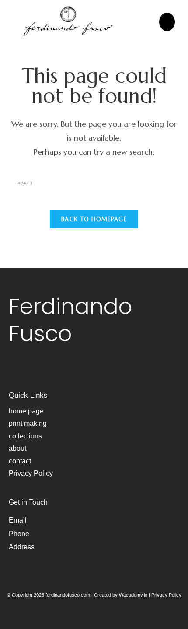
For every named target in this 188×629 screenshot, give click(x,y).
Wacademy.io (133, 594)
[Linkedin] (42, 369)
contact (20, 461)
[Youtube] (28, 369)
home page (26, 411)
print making (28, 423)
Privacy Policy (31, 473)
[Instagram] (14, 369)
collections (25, 436)
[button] (167, 22)
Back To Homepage (94, 219)
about (17, 448)
